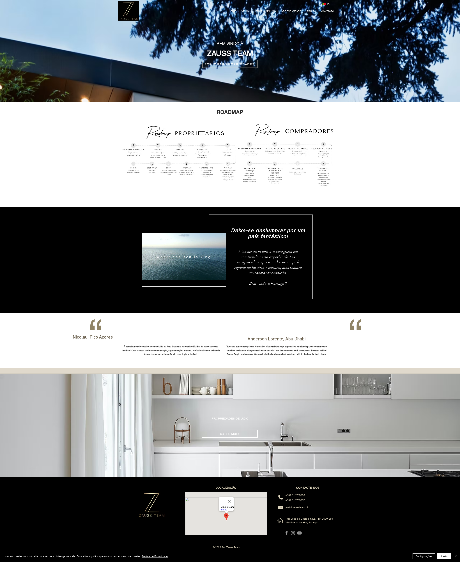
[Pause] (146, 281)
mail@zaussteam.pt (297, 507)
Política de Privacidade (155, 556)
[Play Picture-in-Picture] (214, 281)
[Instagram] (293, 533)
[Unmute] (152, 281)
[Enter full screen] (220, 281)
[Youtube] (299, 533)
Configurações (424, 556)
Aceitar (444, 556)
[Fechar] (456, 556)
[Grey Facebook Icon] (286, 533)
